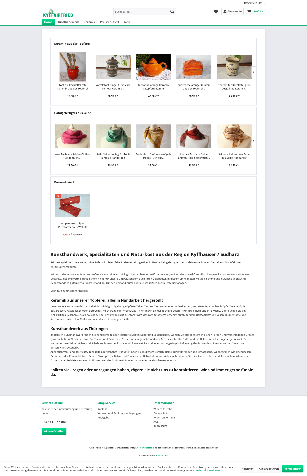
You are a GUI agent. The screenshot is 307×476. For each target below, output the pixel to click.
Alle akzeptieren (269, 468)
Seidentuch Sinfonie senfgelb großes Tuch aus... (153, 156)
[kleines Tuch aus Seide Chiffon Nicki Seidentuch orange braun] (194, 136)
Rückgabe (103, 417)
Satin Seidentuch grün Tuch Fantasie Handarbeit (113, 156)
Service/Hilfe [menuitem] (255, 3)
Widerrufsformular (165, 417)
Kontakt (102, 409)
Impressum (160, 426)
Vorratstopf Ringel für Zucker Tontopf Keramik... (113, 86)
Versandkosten (145, 447)
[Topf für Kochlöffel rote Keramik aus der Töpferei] (72, 66)
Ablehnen (247, 468)
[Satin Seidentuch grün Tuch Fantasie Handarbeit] (113, 136)
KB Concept (162, 455)
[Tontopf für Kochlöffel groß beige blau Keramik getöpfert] (234, 66)
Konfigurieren (292, 468)
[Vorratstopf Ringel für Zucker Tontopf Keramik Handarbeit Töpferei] (113, 66)
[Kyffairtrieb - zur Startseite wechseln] (58, 12)
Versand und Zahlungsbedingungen (119, 413)
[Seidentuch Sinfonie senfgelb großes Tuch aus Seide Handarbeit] (153, 136)
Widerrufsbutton (54, 431)
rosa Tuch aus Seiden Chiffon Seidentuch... (72, 156)
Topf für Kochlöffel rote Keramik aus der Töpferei (72, 86)
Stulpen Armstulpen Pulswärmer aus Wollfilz (72, 225)
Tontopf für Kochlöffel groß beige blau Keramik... (234, 86)
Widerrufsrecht (163, 409)
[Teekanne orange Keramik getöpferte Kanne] (153, 66)
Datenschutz (161, 413)
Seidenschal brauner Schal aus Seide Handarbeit (234, 156)
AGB (156, 421)
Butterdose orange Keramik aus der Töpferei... (193, 86)
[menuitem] (144, 11)
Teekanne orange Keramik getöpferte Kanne (153, 86)
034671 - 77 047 (54, 422)
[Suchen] (172, 11)
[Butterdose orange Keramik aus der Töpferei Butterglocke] (194, 66)
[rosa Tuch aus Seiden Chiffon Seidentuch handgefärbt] (72, 136)
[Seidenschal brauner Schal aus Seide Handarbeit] (234, 136)
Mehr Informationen (208, 470)
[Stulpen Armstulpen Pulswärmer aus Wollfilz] (72, 205)
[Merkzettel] (216, 11)
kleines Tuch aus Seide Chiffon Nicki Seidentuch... (194, 156)
